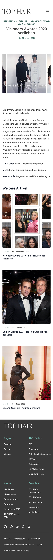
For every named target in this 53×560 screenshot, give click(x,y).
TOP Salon (35, 438)
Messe (7, 483)
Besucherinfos (11, 499)
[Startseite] (16, 11)
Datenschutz (34, 538)
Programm (9, 504)
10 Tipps (32, 459)
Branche (22, 20)
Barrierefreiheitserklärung (16, 550)
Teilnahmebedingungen (40, 454)
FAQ (31, 444)
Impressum (19, 538)
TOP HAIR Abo (35, 497)
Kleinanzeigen (35, 502)
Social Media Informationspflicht (19, 544)
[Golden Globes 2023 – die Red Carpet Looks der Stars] (26, 297)
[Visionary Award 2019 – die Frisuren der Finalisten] (26, 221)
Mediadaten (34, 512)
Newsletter (34, 507)
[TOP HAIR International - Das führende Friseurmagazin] (18, 426)
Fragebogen (34, 449)
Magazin (9, 438)
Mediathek (9, 489)
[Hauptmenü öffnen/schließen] (48, 11)
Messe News (10, 494)
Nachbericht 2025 (12, 509)
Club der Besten (36, 474)
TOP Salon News (36, 469)
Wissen (7, 454)
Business (8, 449)
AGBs (39, 544)
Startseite (8, 20)
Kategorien (34, 464)
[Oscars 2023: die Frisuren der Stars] (26, 373)
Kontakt (7, 538)
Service (34, 483)
